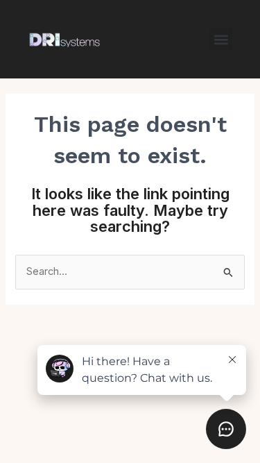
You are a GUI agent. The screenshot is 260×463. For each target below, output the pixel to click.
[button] (220, 39)
